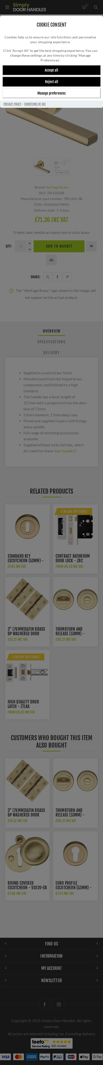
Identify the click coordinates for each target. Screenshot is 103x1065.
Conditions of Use (35, 104)
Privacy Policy (12, 104)
